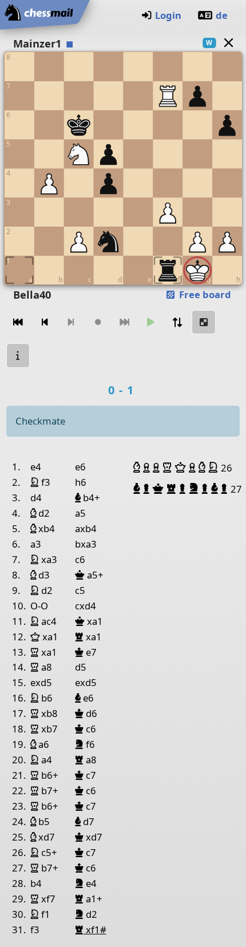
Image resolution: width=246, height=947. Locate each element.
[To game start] (18, 322)
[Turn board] (177, 322)
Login (168, 15)
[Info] (18, 355)
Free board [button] (204, 294)
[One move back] (45, 322)
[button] (138, 467)
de (222, 15)
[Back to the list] (228, 42)
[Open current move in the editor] (204, 322)
